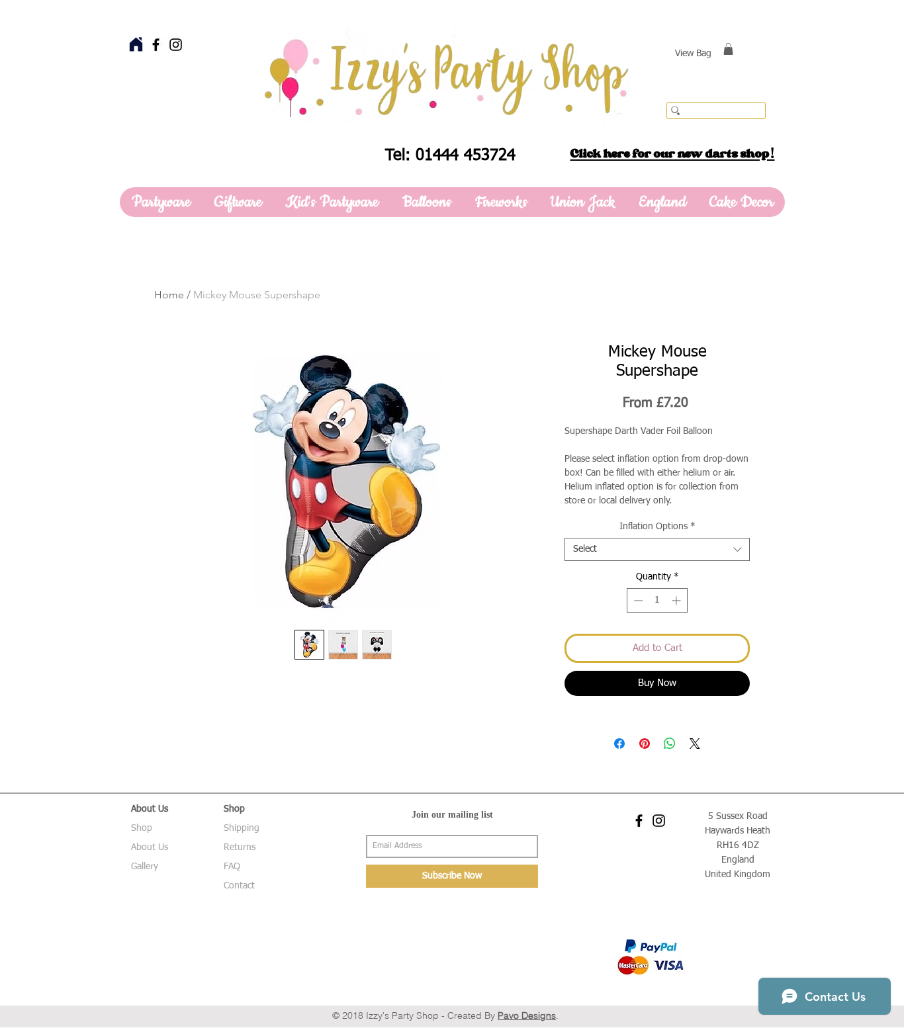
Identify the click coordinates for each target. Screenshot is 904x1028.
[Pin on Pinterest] (645, 743)
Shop (141, 828)
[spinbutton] (657, 600)
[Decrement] (637, 600)
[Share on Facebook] (619, 743)
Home (169, 294)
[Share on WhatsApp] (670, 743)
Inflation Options (657, 526)
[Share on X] (695, 743)
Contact (239, 885)
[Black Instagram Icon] (175, 44)
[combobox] (657, 549)
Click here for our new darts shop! (672, 153)
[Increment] (677, 600)
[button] (728, 49)
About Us (149, 847)
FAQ (232, 866)
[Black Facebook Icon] (156, 44)
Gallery (144, 866)
